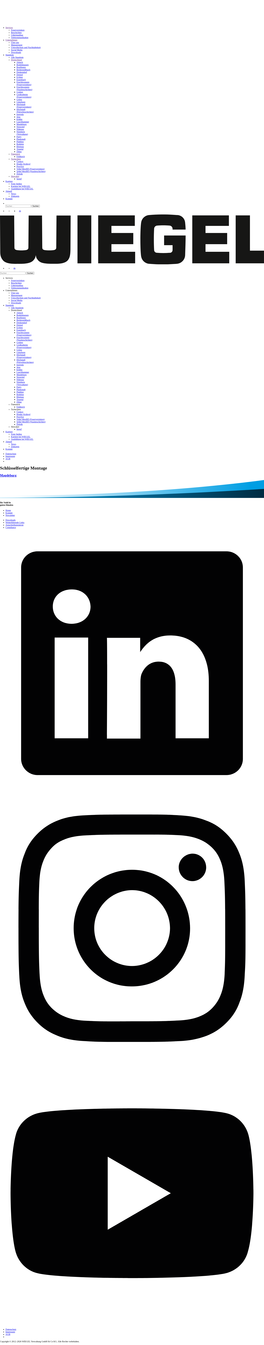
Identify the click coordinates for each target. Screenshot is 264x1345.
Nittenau (20, 129)
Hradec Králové (23, 164)
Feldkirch (20, 156)
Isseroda (20, 114)
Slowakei (15, 176)
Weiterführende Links (15, 522)
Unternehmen (11, 40)
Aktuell (9, 191)
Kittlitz (19, 119)
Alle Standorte (17, 57)
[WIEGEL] (9, 20)
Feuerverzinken (17, 30)
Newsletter (10, 515)
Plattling (20, 141)
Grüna (19, 99)
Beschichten (16, 32)
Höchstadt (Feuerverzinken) (23, 105)
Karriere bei (20, 186)
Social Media (16, 50)
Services (9, 27)
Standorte (10, 55)
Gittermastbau (17, 35)
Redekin (20, 144)
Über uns (15, 42)
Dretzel (19, 75)
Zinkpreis (15, 196)
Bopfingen (21, 67)
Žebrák (19, 174)
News (13, 194)
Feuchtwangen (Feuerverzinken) (23, 83)
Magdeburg (21, 124)
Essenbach (21, 80)
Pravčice (20, 166)
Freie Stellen (16, 184)
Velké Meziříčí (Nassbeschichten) (31, 171)
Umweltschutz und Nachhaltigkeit (26, 47)
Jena (18, 117)
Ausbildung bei (22, 189)
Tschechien (16, 159)
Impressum (10, 456)
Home (8, 510)
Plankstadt (20, 139)
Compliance (11, 527)
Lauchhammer (22, 122)
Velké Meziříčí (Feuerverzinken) (30, 169)
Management (16, 45)
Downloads (16, 52)
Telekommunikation (19, 37)
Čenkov (19, 161)
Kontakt (9, 199)
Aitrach (19, 62)
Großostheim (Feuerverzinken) (23, 95)
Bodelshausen (22, 65)
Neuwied (20, 127)
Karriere (9, 181)
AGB (8, 459)
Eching (19, 77)
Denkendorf (21, 72)
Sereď (19, 179)
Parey (18, 137)
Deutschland (16, 60)
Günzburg (20, 102)
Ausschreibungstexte (15, 525)
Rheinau (20, 146)
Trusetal (19, 149)
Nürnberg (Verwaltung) (22, 133)
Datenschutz (11, 454)
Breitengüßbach (23, 70)
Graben (19, 92)
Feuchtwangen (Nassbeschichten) (24, 88)
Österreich (15, 154)
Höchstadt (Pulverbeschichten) (25, 110)
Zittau (19, 151)
